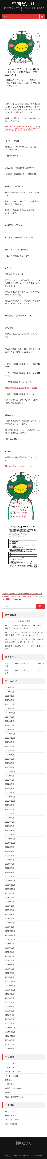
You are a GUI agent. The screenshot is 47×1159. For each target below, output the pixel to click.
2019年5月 (9, 910)
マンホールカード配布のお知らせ (19, 621)
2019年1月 (9, 927)
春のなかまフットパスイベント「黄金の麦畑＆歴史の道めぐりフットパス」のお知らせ (24, 633)
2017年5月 (9, 1011)
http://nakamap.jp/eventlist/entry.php (21, 388)
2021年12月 (10, 797)
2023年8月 (9, 746)
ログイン (8, 1111)
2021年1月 (9, 834)
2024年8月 (9, 717)
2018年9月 (9, 944)
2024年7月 (9, 721)
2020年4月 (9, 864)
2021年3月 (9, 826)
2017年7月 (9, 1002)
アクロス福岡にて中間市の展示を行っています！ (22, 594)
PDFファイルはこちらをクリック (18, 466)
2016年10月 (10, 1036)
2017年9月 (9, 994)
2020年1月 (9, 876)
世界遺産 (8, 1080)
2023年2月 (9, 763)
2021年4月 (9, 822)
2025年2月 (9, 708)
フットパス (9, 1067)
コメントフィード (12, 1120)
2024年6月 (9, 725)
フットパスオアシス (13, 1071)
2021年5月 (9, 818)
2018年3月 (9, 969)
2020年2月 (9, 872)
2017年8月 (9, 998)
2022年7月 (9, 780)
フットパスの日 (11, 1076)
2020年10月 (10, 843)
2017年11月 (10, 986)
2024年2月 (9, 729)
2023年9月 (9, 742)
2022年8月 (9, 776)
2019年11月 (10, 885)
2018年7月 (9, 952)
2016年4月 (9, 1049)
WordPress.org (11, 1124)
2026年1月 (9, 696)
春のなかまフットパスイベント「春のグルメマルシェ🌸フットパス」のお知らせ (24, 640)
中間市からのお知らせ (14, 1088)
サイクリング (10, 1063)
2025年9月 (9, 700)
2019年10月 (10, 889)
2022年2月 (9, 788)
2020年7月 (9, 851)
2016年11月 (10, 1032)
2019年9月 (9, 893)
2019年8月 (9, 897)
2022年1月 (9, 792)
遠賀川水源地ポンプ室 (14, 1097)
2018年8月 (9, 948)
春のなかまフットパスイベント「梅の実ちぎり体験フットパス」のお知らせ (24, 626)
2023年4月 (9, 755)
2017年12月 (10, 981)
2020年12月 (10, 839)
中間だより (23, 3)
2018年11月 (10, 935)
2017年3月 (9, 1019)
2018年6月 (9, 956)
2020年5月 (9, 860)
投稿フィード (10, 1115)
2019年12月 (10, 881)
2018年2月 (9, 973)
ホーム (23, 1149)
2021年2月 (9, 830)
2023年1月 (9, 767)
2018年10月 (10, 939)
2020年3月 (9, 868)
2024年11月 (10, 713)
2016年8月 (9, 1044)
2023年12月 (10, 734)
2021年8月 (9, 809)
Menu (5, 17)
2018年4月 (9, 965)
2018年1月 (9, 977)
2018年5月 (9, 960)
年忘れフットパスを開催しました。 (19, 663)
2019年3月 (9, 918)
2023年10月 (10, 738)
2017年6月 (9, 1007)
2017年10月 (10, 990)
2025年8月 (9, 704)
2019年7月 (9, 902)
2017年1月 (9, 1023)
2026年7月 (9, 688)
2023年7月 (9, 750)
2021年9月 (9, 805)
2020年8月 (9, 847)
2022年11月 (10, 771)
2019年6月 (9, 906)
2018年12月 (10, 931)
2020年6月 (9, 855)
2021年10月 (10, 801)
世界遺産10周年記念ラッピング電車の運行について (24, 647)
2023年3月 (9, 759)
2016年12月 (10, 1028)
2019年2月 (9, 923)
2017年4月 (9, 1015)
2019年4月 (9, 914)
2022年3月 (9, 784)
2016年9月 (9, 1040)
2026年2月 (9, 692)
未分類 (8, 1092)
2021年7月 (9, 813)
